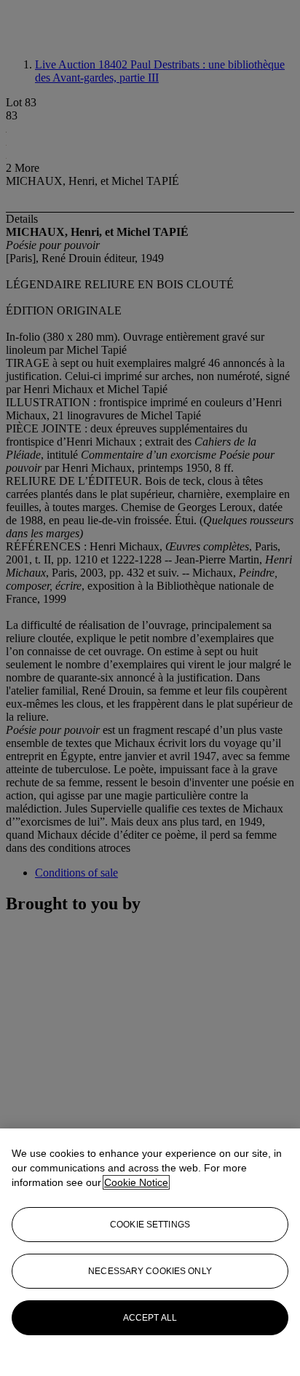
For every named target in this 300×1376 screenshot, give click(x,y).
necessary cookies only (150, 1271)
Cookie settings (150, 1224)
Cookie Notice (136, 1182)
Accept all (150, 1318)
